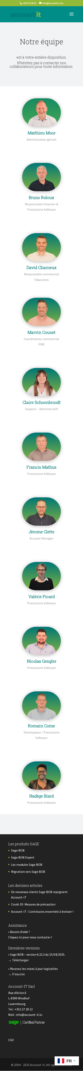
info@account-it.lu (29, 1015)
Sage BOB (18, 850)
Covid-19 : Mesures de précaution (33, 904)
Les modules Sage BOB (26, 865)
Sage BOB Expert (22, 857)
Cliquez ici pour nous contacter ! (30, 937)
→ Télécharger (18, 960)
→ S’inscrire (16, 974)
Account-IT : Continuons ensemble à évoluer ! (42, 911)
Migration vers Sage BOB (28, 872)
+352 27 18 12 (24, 1009)
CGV (11, 1040)
